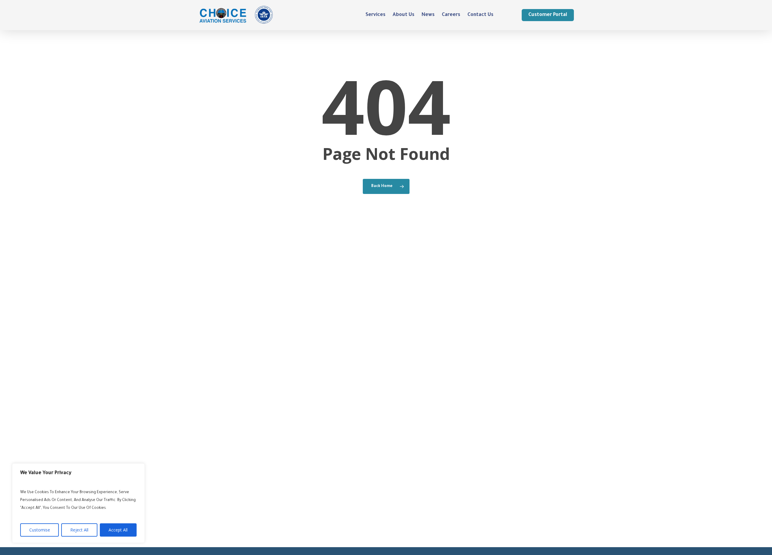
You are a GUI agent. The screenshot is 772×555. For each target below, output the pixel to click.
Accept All (118, 530)
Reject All (79, 530)
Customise (39, 530)
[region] (78, 503)
